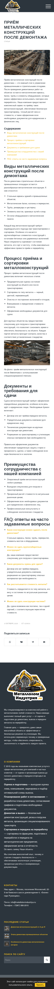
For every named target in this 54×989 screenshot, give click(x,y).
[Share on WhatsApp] (10, 642)
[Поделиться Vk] (21, 642)
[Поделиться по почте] (44, 642)
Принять (40, 985)
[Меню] (46, 6)
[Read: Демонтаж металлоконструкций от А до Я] (6, 928)
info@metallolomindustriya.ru (23, 902)
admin (27, 623)
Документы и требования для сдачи (23, 147)
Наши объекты (26, 849)
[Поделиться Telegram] (32, 642)
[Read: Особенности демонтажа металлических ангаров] (6, 943)
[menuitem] (46, 6)
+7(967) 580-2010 (20, 905)
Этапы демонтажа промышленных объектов (29, 934)
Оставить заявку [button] (11, 849)
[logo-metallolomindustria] (22, 6)
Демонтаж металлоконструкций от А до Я (28, 927)
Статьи (7, 41)
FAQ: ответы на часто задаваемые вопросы (27, 158)
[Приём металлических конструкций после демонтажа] (27, 62)
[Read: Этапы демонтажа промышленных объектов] (6, 936)
